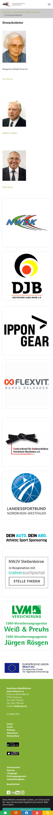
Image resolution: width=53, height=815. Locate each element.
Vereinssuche (13, 767)
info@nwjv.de (20, 706)
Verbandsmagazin (16, 779)
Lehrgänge (12, 773)
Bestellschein (13, 784)
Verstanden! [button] (26, 810)
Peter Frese (7, 187)
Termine (11, 770)
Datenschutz (13, 736)
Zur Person (7, 79)
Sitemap (11, 730)
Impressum (12, 733)
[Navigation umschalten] (49, 4)
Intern (10, 724)
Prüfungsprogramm (16, 776)
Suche (10, 727)
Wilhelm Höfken (9, 133)
